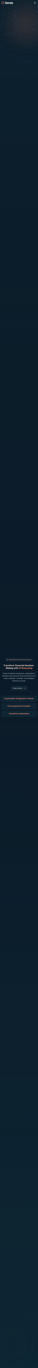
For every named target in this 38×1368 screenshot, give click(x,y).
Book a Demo (17, 688)
